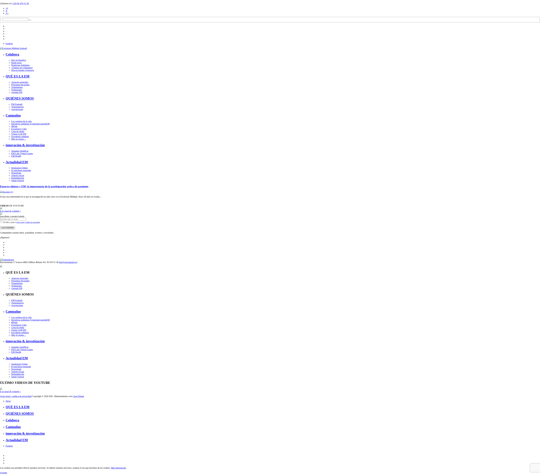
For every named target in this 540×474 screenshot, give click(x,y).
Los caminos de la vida (21, 121)
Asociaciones (17, 109)
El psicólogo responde (21, 170)
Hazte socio (16, 62)
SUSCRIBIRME (7, 228)
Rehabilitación (17, 178)
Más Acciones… (18, 139)
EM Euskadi (16, 104)
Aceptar (3, 472)
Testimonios (16, 90)
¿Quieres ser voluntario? (22, 68)
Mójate (14, 126)
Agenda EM (16, 92)
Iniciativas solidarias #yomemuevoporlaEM (30, 124)
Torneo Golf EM (18, 134)
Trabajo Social (17, 175)
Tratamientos (17, 87)
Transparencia (17, 107)
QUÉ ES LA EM (18, 76)
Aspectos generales (19, 82)
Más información (118, 468)
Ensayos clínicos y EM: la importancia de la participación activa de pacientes (44, 186)
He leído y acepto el (21, 222)
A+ (7, 13)
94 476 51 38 (20, 3)
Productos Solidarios (20, 65)
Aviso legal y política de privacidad (28, 222)
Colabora (12, 54)
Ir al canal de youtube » (10, 211)
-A (7, 8)
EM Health (16, 156)
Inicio (8, 401)
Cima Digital (78, 396)
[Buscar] (30, 20)
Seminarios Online (19, 168)
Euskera (9, 43)
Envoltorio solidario (20, 136)
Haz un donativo (18, 60)
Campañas (13, 115)
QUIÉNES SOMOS (20, 98)
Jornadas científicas (19, 151)
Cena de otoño (17, 131)
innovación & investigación (25, 145)
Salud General (17, 180)
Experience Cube (19, 129)
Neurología (16, 173)
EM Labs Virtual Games (22, 153)
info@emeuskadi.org (68, 262)
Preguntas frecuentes (20, 85)
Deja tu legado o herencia (22, 70)
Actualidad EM (17, 162)
